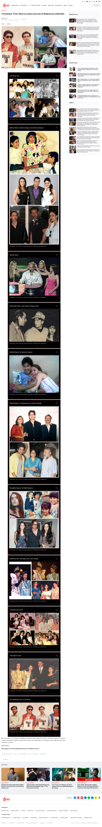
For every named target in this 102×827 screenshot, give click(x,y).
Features (70, 5)
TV (29, 5)
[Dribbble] (95, 797)
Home (2, 24)
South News (30, 810)
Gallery (65, 5)
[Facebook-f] (75, 797)
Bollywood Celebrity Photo (7, 753)
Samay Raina (34, 817)
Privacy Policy (20, 823)
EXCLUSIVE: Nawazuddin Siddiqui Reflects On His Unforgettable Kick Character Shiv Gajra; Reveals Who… (88, 786)
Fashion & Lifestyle (35, 5)
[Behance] (99, 797)
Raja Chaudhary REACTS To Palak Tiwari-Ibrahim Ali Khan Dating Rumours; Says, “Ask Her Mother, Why (88, 80)
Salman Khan (35, 753)
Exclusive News (15, 5)
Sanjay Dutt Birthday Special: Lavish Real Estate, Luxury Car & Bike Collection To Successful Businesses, (89, 86)
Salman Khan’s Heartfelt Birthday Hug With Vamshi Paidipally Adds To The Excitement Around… (38, 786)
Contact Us (12, 823)
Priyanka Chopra (88, 817)
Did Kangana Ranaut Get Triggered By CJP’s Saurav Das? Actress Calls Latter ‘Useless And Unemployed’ (88, 91)
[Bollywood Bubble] (6, 5)
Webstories (51, 5)
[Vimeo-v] (88, 797)
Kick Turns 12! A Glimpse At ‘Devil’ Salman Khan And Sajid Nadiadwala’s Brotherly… (62, 786)
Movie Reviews (58, 5)
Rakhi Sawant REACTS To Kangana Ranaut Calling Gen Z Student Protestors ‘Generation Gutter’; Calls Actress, (89, 75)
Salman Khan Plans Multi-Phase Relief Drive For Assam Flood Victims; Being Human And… (12, 786)
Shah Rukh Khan (43, 753)
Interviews (44, 5)
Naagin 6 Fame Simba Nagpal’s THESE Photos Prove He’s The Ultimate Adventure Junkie (88, 146)
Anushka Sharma (64, 817)
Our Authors (50, 823)
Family (15, 753)
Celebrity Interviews (52, 810)
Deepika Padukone (44, 817)
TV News (23, 810)
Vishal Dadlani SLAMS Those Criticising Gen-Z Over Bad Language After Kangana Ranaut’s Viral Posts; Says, (89, 96)
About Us (3, 823)
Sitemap (42, 823)
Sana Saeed (26, 817)
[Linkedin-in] (92, 797)
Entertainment (23, 5)
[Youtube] (81, 797)
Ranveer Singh (54, 817)
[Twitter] (85, 797)
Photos (30, 753)
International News (40, 810)
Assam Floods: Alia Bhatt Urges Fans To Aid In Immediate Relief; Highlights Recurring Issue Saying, (88, 69)
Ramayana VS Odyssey (76, 817)
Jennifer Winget (16, 817)
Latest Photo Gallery (22, 753)
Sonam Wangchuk (5, 817)
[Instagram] (78, 797)
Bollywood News (15, 810)
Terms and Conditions (31, 823)
